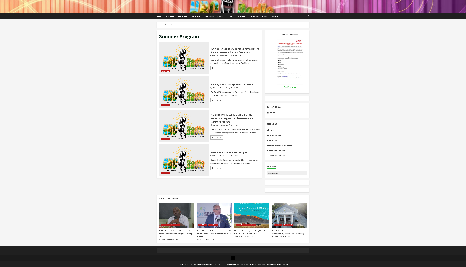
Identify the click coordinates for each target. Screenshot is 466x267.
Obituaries (196, 16)
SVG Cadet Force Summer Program (184, 160)
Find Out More (290, 87)
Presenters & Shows (214, 16)
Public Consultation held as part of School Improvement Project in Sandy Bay (175, 233)
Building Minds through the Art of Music (184, 92)
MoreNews (271, 264)
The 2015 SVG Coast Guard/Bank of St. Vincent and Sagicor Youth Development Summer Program (184, 126)
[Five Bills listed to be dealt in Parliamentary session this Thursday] (289, 215)
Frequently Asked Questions (279, 145)
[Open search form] (308, 16)
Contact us (275, 16)
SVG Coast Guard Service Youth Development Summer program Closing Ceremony (184, 58)
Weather (241, 16)
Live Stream (170, 16)
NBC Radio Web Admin (220, 56)
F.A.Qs (264, 16)
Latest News (183, 16)
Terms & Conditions (276, 155)
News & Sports (175, 224)
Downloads (254, 16)
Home (159, 16)
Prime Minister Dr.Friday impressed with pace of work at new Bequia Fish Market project (214, 233)
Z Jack (163, 239)
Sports (231, 16)
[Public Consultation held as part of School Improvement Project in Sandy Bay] (176, 215)
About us (271, 130)
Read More (217, 68)
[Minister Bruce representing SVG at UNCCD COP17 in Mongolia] (251, 215)
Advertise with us (274, 135)
